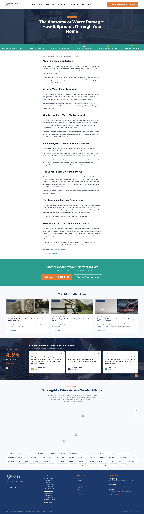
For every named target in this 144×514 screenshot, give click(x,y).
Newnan (79, 482)
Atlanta (78, 478)
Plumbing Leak (48, 480)
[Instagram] (11, 487)
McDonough (80, 487)
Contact (89, 4)
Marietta (79, 480)
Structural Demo (49, 497)
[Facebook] (7, 487)
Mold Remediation (50, 500)
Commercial (61, 4)
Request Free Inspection (88, 277)
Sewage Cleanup (49, 484)
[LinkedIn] (14, 487)
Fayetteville (79, 492)
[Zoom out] (136, 413)
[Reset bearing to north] (136, 415)
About (34, 4)
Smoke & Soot (48, 493)
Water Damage (50, 56)
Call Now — (123, 4)
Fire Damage (48, 491)
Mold (53, 4)
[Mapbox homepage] (9, 445)
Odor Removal (48, 495)
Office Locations (73, 4)
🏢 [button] (64, 441)
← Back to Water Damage (50, 253)
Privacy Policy (124, 511)
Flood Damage (48, 482)
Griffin (78, 489)
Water (40, 4)
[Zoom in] (136, 410)
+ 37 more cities (81, 494)
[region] (72, 427)
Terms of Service (133, 511)
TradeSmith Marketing (47, 511)
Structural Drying (49, 486)
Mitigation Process (49, 488)
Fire (47, 4)
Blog (82, 4)
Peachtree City (80, 485)
